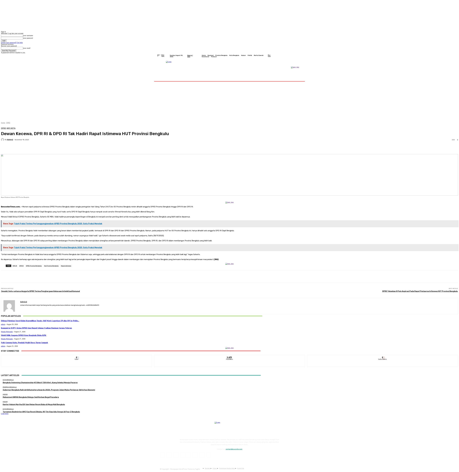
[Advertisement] (229, 101)
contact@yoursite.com (234, 449)
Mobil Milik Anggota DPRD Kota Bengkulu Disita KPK (23, 335)
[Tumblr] (195, 455)
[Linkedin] (175, 455)
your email (26, 48)
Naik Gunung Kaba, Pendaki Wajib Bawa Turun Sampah (24, 342)
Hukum (5, 394)
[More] (61, 148)
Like (76, 357)
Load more (4, 413)
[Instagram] (291, 56)
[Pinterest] (182, 455)
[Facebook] (289, 56)
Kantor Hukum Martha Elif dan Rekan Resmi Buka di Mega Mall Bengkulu (34, 404)
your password (28, 38)
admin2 (10, 139)
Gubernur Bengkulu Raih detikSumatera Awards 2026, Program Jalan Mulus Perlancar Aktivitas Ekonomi (49, 390)
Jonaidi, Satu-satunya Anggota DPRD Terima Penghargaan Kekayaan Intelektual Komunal (40, 291)
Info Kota (11, 128)
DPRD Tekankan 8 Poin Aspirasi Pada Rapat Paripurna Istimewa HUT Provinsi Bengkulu (420, 291)
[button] (299, 78)
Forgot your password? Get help (12, 43)
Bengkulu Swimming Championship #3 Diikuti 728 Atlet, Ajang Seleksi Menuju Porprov (40, 382)
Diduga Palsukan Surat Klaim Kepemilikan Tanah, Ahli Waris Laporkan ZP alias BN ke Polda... (40, 321)
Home (3, 123)
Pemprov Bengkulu (10, 387)
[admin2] (3, 139)
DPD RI (15, 266)
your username (28, 35)
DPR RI (21, 266)
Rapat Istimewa (66, 266)
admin (3, 324)
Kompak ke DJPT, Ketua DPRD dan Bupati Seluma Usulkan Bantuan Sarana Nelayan (36, 328)
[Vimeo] (297, 56)
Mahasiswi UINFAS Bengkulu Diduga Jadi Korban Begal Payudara (31, 397)
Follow (229, 357)
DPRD (8, 123)
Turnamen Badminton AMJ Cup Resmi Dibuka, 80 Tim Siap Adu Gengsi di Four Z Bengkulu (41, 412)
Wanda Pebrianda (7, 332)
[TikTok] (188, 455)
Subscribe (382, 357)
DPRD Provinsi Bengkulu (34, 266)
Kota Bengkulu (8, 380)
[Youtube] (300, 56)
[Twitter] (294, 56)
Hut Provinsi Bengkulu (51, 266)
